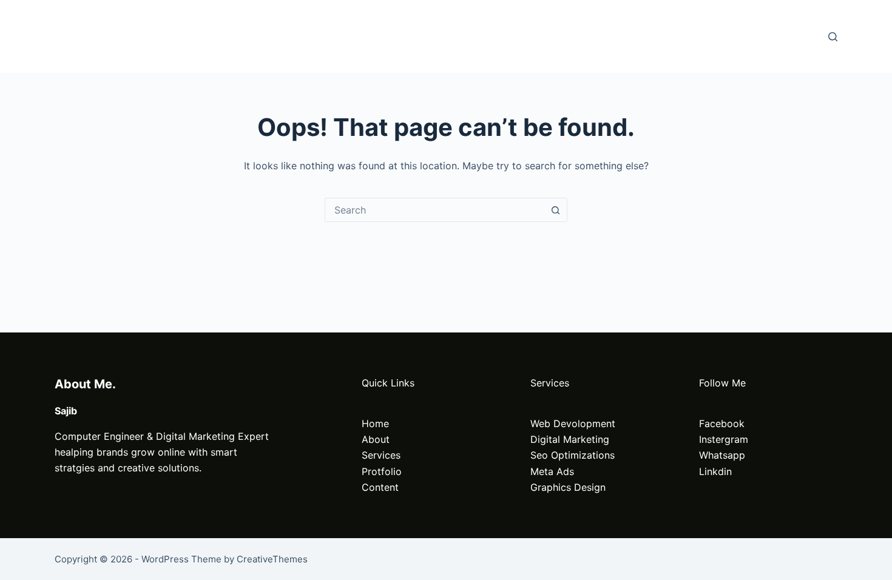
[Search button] (555, 209)
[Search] (832, 36)
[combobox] (434, 210)
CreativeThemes (272, 559)
